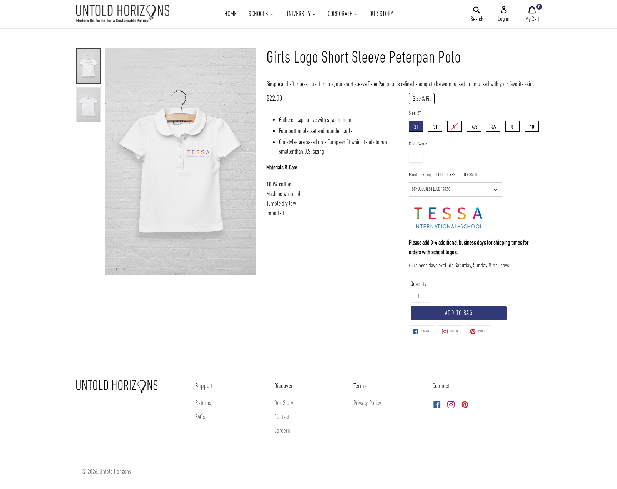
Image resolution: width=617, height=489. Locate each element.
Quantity (418, 284)
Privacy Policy (367, 403)
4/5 (475, 125)
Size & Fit (422, 99)
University (303, 14)
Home (230, 14)
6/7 (494, 125)
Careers (282, 431)
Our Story (381, 14)
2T (416, 125)
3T (435, 125)
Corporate (345, 14)
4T (455, 125)
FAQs (200, 417)
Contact (281, 417)
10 (532, 125)
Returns (203, 403)
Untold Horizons (115, 472)
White (416, 157)
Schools (264, 14)
